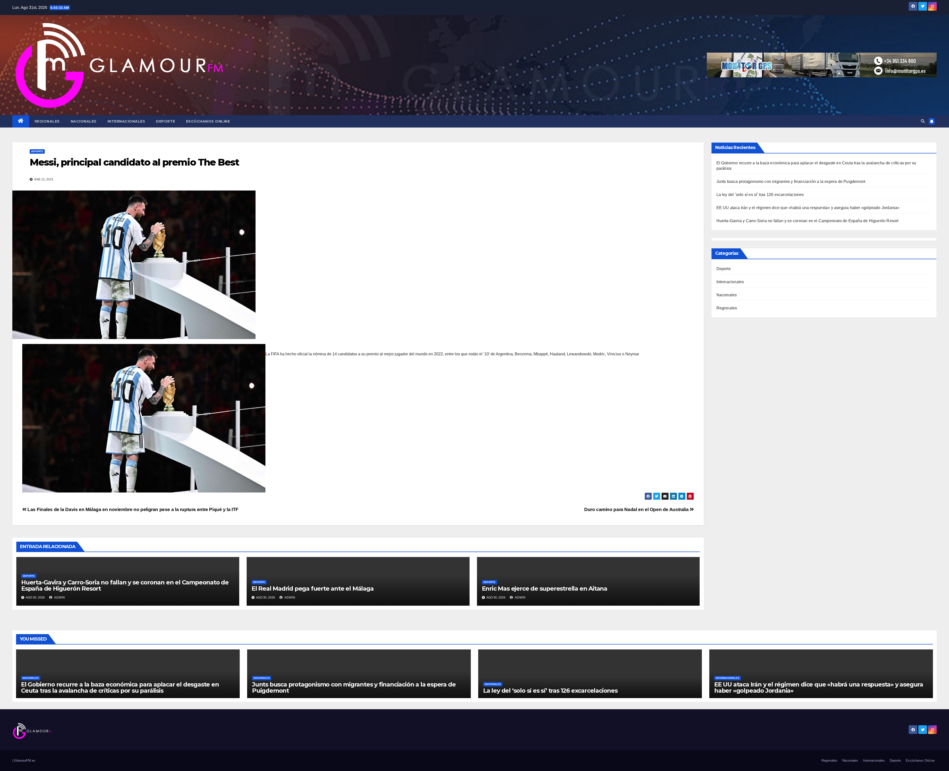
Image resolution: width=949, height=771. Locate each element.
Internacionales (126, 121)
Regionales (47, 121)
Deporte (165, 121)
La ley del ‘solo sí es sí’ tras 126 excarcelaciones (760, 195)
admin (59, 597)
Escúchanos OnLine (208, 121)
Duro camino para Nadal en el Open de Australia (637, 509)
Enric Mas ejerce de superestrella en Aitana (544, 588)
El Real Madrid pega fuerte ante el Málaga (313, 588)
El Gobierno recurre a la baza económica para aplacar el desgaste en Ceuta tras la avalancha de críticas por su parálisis (120, 687)
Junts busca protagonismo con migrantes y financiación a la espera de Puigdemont (790, 181)
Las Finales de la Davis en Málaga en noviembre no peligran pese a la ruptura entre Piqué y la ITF (132, 509)
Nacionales (84, 121)
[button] (923, 121)
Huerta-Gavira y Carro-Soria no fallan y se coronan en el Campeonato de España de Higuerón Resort (125, 585)
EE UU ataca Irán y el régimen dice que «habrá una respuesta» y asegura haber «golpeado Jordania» (808, 208)
